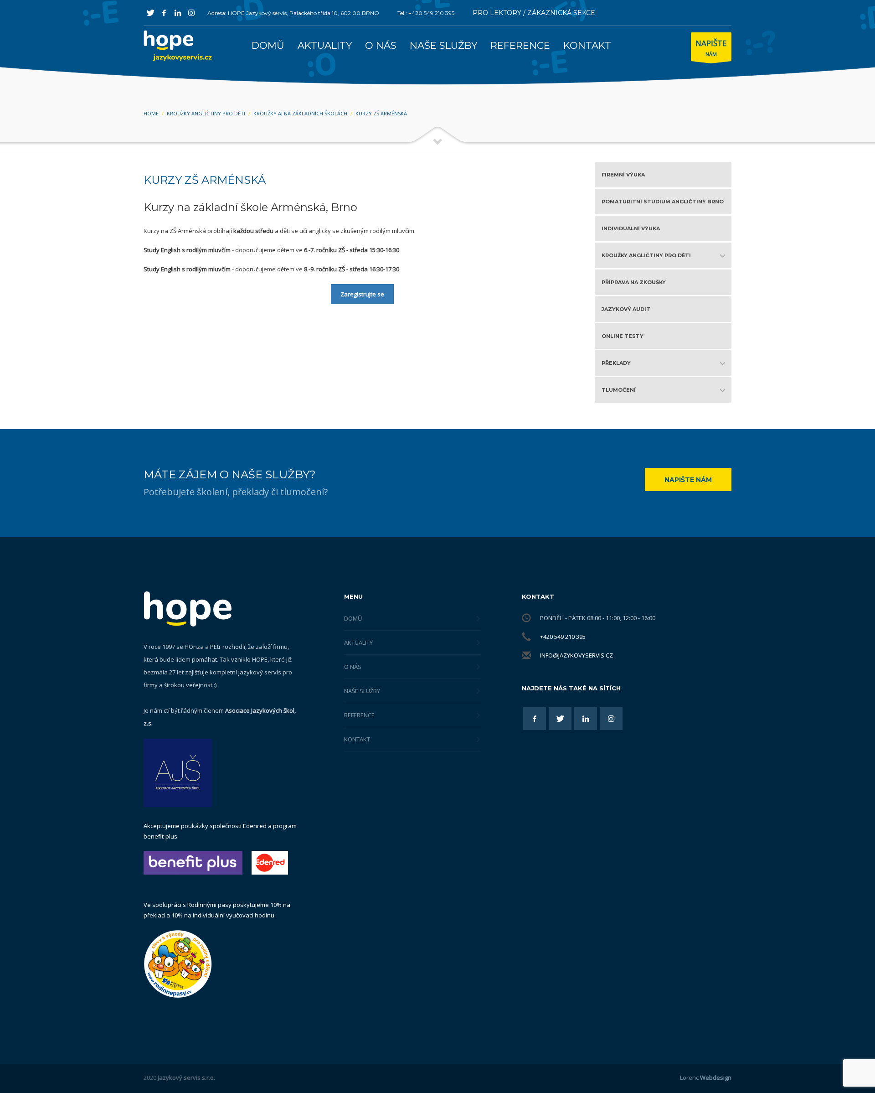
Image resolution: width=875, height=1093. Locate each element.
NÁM (711, 47)
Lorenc (705, 1077)
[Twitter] (150, 13)
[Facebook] (164, 13)
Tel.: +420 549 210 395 (425, 13)
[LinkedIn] (178, 13)
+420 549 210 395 (563, 636)
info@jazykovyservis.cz (576, 655)
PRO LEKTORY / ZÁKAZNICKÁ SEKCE (534, 13)
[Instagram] (191, 13)
